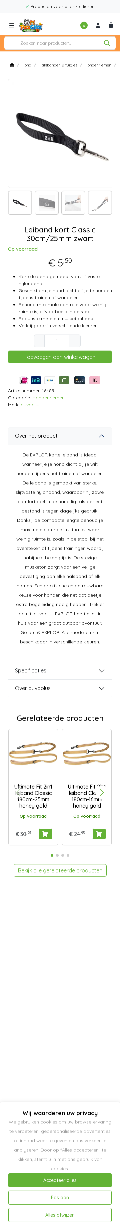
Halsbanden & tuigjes (58, 64)
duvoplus (31, 405)
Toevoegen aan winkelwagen (60, 357)
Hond (26, 64)
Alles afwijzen (60, 1215)
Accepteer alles (60, 1180)
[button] (102, 792)
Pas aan (60, 1198)
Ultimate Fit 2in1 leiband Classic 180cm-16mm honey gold (87, 796)
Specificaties (30, 670)
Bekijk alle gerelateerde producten (60, 870)
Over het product (36, 435)
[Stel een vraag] (84, 25)
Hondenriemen (98, 64)
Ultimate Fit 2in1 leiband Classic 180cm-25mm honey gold (33, 796)
